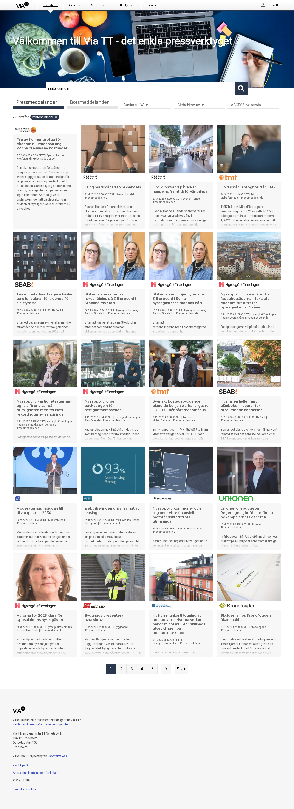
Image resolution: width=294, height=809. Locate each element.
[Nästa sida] (166, 669)
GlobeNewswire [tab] (190, 105)
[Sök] (241, 88)
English (31, 789)
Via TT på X (20, 765)
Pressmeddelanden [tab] (37, 102)
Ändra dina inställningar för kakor (35, 772)
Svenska (18, 789)
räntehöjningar (42, 117)
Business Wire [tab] (136, 105)
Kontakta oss (58, 756)
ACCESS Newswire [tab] (246, 105)
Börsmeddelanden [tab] (90, 102)
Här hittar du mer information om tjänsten (41, 724)
